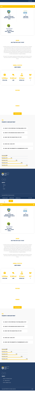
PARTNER (9, 213)
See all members (17, 113)
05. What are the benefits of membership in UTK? (15, 148)
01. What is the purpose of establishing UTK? (14, 128)
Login (32, 388)
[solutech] (4, 201)
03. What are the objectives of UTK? (12, 137)
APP (25, 213)
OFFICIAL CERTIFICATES (9, 28)
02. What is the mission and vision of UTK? (13, 132)
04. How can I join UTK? (9, 143)
